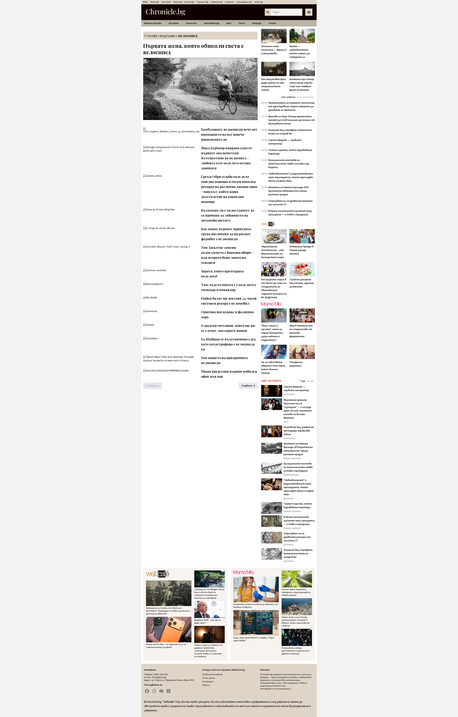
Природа (256, 23)
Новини (206, 685)
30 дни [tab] (310, 380)
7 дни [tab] (303, 380)
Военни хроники (153, 23)
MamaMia (166, 2)
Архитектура (211, 23)
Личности (191, 23)
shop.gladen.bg (244, 2)
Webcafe (154, 2)
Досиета (174, 23)
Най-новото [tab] (288, 97)
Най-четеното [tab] (305, 97)
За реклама (207, 681)
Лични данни (208, 678)
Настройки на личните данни (275, 688)
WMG (145, 2)
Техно (241, 23)
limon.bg (258, 2)
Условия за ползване (212, 674)
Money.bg (189, 2)
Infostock (229, 2)
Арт (228, 23)
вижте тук (279, 686)
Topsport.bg (202, 2)
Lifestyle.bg (216, 2)
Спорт (272, 23)
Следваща (247, 385)
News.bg (178, 2)
